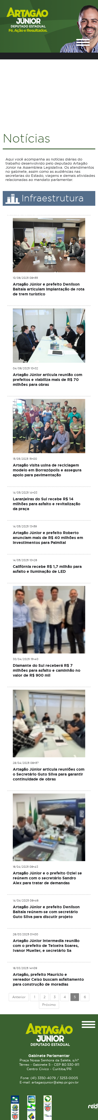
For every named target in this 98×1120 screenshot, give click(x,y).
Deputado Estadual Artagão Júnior (37, 20)
